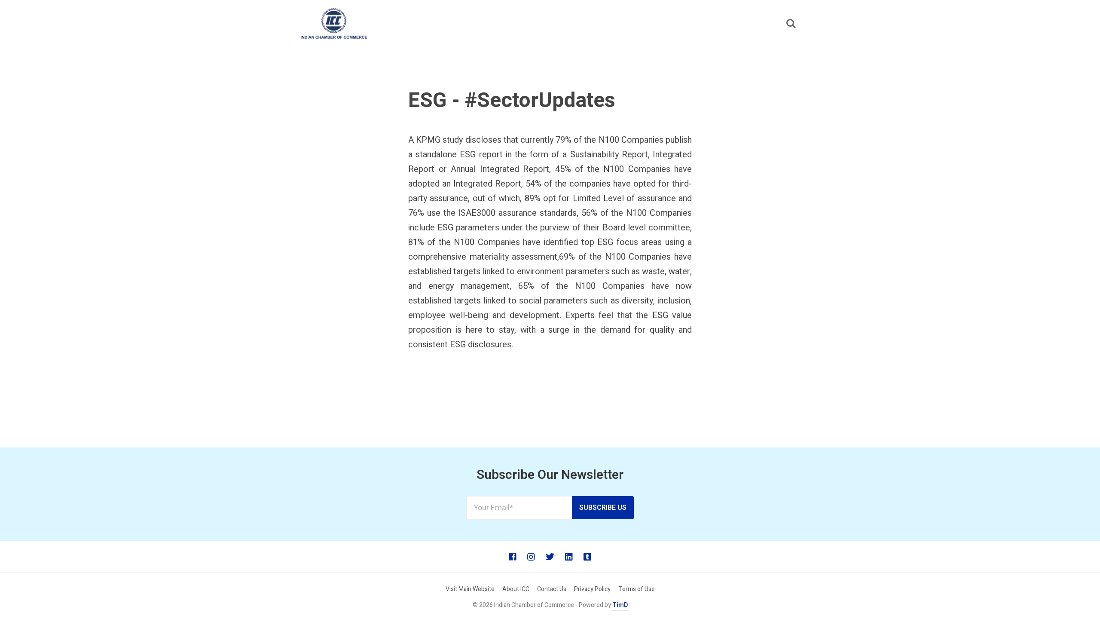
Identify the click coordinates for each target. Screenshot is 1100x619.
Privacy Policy (592, 589)
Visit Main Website (470, 589)
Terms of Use (636, 589)
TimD (620, 605)
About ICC (515, 589)
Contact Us (551, 589)
